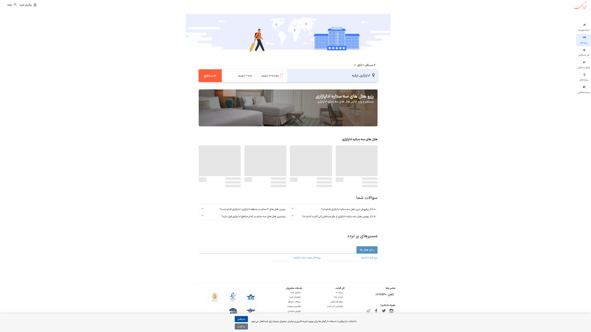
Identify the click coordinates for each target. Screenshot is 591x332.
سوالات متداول (294, 301)
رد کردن (241, 326)
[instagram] (391, 311)
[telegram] (368, 311)
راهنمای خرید (295, 297)
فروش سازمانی (294, 311)
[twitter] (383, 311)
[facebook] (376, 311)
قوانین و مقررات (294, 306)
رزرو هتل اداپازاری (369, 257)
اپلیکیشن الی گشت (335, 306)
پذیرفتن (241, 319)
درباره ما (339, 292)
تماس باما (338, 297)
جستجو (210, 76)
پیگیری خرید (295, 292)
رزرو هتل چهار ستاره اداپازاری (307, 257)
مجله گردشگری (336, 301)
